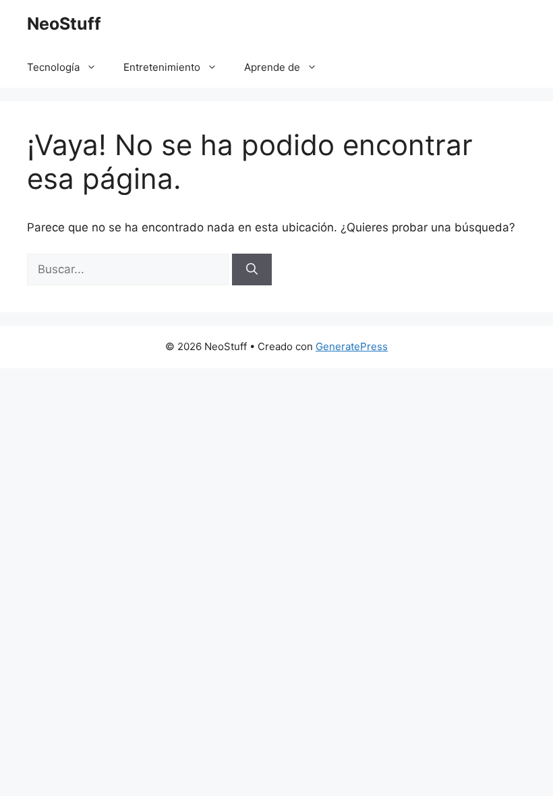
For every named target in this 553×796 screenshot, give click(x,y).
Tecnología (53, 67)
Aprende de (272, 67)
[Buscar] (252, 270)
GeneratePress (352, 346)
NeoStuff (64, 23)
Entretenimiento (161, 67)
